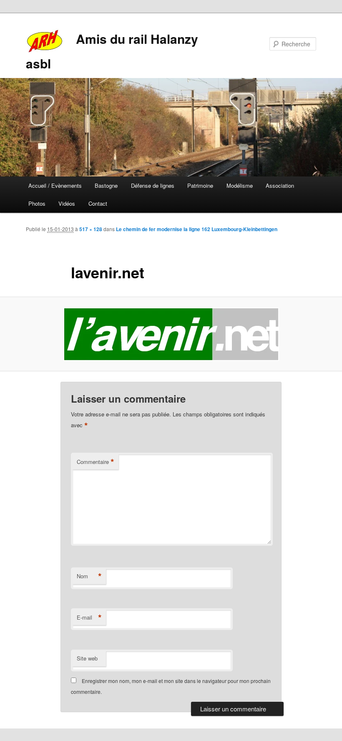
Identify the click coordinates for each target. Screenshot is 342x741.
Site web (87, 658)
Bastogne (106, 185)
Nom (89, 576)
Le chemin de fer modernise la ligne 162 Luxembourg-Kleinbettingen (196, 229)
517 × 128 (90, 229)
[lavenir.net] (171, 334)
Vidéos (66, 203)
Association (280, 185)
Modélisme (239, 185)
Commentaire (95, 462)
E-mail (89, 617)
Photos (36, 203)
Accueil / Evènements (55, 185)
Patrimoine (200, 185)
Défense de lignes (152, 185)
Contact (97, 203)
